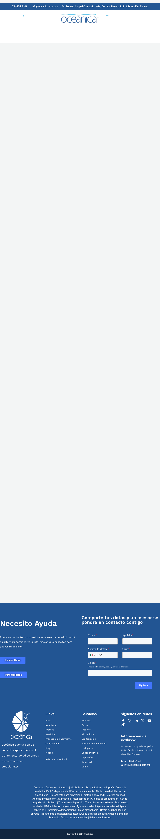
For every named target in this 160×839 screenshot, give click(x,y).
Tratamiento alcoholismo (99, 802)
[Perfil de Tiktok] (123, 724)
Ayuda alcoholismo (107, 806)
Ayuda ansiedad (86, 806)
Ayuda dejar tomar (118, 813)
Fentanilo (54, 817)
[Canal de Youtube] (149, 721)
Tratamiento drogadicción (60, 810)
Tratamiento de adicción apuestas (59, 813)
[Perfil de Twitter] (143, 721)
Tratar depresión (80, 798)
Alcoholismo (77, 787)
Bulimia (52, 802)
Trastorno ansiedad (93, 795)
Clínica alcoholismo (87, 810)
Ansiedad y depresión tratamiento (51, 798)
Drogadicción (93, 787)
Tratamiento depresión (70, 802)
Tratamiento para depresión (65, 795)
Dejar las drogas (115, 795)
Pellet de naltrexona (100, 817)
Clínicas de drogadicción (104, 798)
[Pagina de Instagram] (130, 721)
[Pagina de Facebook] (123, 721)
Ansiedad (39, 787)
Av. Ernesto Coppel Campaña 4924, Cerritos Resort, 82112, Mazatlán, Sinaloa (137, 750)
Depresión (51, 787)
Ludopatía (108, 787)
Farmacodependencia (82, 791)
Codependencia (59, 791)
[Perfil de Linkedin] (136, 721)
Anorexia (64, 787)
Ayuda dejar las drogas (93, 813)
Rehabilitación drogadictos (60, 806)
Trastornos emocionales (74, 817)
